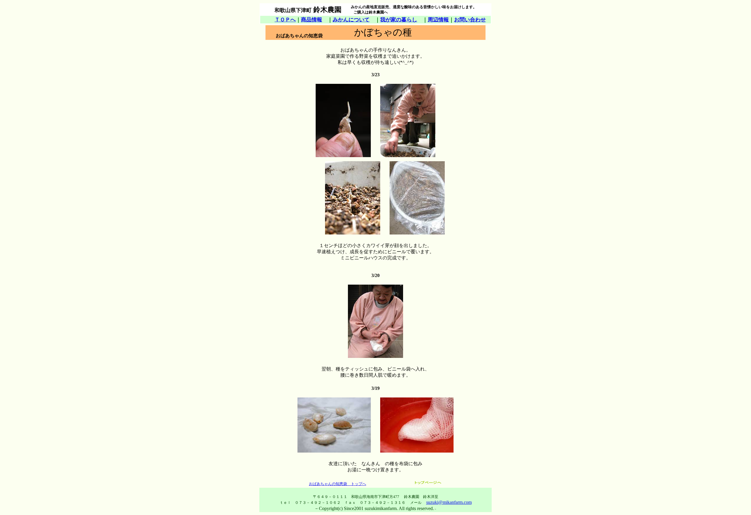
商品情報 (311, 20)
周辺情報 (438, 20)
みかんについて (351, 20)
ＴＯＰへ (285, 20)
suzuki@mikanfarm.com (449, 502)
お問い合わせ (470, 20)
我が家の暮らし (398, 20)
